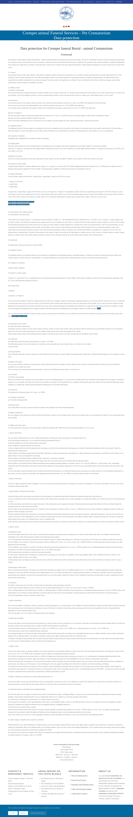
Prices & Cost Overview (78, 780)
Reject (23, 813)
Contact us (109, 1)
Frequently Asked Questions (52, 1)
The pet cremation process (79, 776)
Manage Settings (37, 813)
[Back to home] (66, 13)
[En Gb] (66, 26)
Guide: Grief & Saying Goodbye (81, 789)
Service (36, 1)
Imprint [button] (119, 1)
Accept (13, 813)
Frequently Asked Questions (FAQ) (82, 785)
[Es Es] (64, 26)
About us (99, 1)
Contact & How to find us (79, 794)
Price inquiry (88, 1)
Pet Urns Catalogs (73, 1)
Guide (10, 1)
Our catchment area (23, 1)
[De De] (69, 26)
